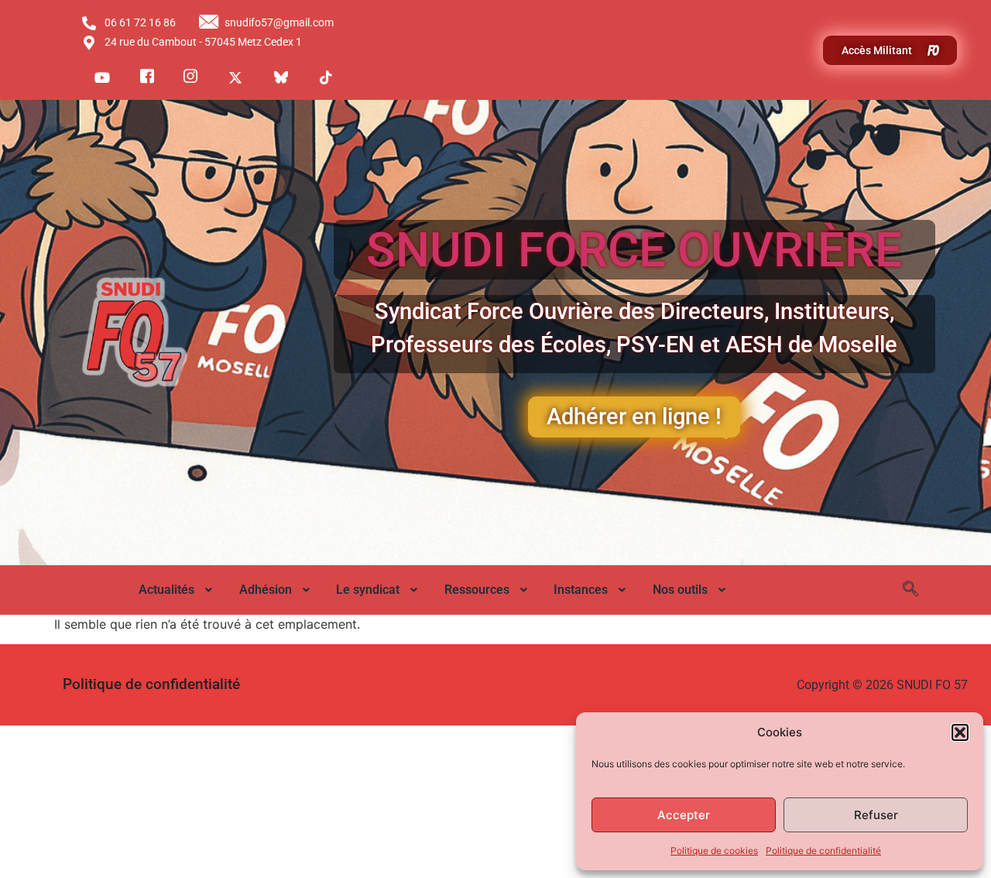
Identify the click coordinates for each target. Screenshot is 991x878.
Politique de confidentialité (823, 850)
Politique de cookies (714, 850)
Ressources (476, 589)
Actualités (166, 589)
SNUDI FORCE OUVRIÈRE (634, 249)
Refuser (876, 815)
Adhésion (265, 589)
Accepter (683, 815)
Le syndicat (367, 589)
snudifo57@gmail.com (279, 22)
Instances (581, 589)
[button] (960, 732)
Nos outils (680, 589)
